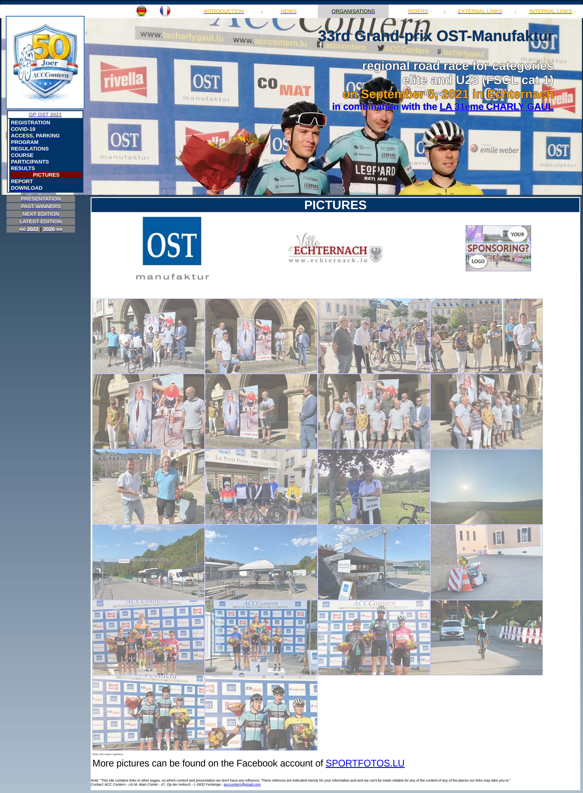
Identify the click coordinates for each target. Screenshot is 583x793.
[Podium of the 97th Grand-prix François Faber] (374, 674)
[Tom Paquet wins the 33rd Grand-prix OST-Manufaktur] (487, 674)
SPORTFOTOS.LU (365, 763)
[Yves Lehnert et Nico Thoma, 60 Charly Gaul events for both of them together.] (148, 524)
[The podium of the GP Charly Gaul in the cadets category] (148, 674)
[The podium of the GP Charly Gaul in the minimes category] (261, 674)
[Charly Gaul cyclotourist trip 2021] (261, 524)
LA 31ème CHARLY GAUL (497, 106)
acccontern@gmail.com (242, 784)
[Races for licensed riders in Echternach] (148, 599)
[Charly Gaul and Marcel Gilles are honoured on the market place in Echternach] (148, 373)
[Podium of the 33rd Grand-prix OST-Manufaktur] (148, 750)
